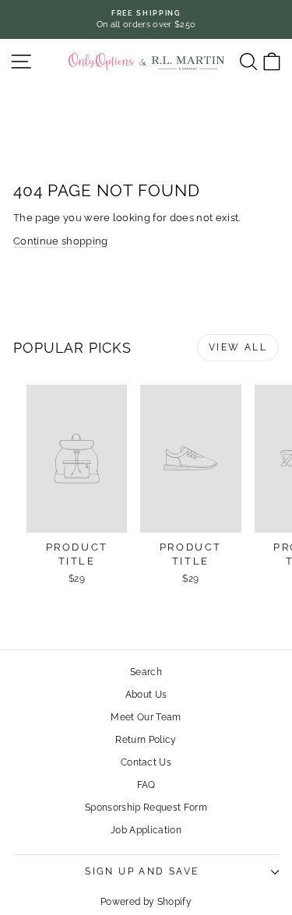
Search (146, 672)
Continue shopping (60, 241)
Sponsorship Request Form (146, 807)
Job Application (146, 830)
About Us (146, 694)
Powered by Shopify (146, 901)
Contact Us (146, 762)
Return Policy (145, 739)
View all (238, 347)
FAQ (146, 785)
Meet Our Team (146, 717)
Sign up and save (142, 871)
